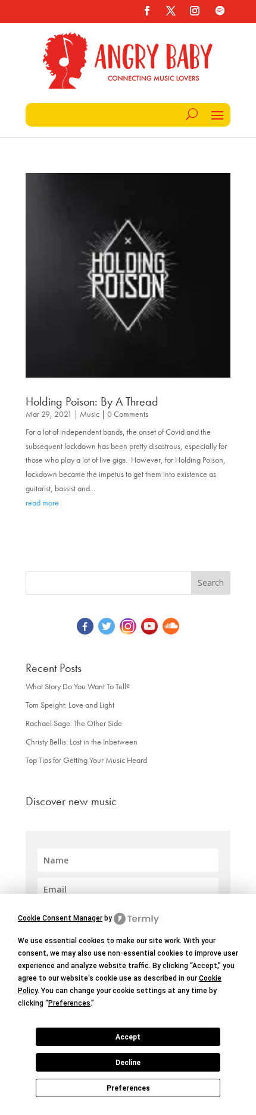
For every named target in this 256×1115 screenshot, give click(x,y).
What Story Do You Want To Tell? (78, 686)
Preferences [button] (69, 1003)
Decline (128, 1063)
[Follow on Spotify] (219, 10)
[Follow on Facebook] (147, 10)
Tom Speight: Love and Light (70, 704)
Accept (128, 1037)
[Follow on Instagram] (194, 10)
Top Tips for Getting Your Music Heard (86, 760)
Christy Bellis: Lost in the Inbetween (82, 741)
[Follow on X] (170, 10)
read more (42, 502)
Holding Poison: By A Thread (92, 401)
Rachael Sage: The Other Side (74, 723)
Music (89, 414)
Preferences (128, 1088)
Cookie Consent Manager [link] (60, 918)
